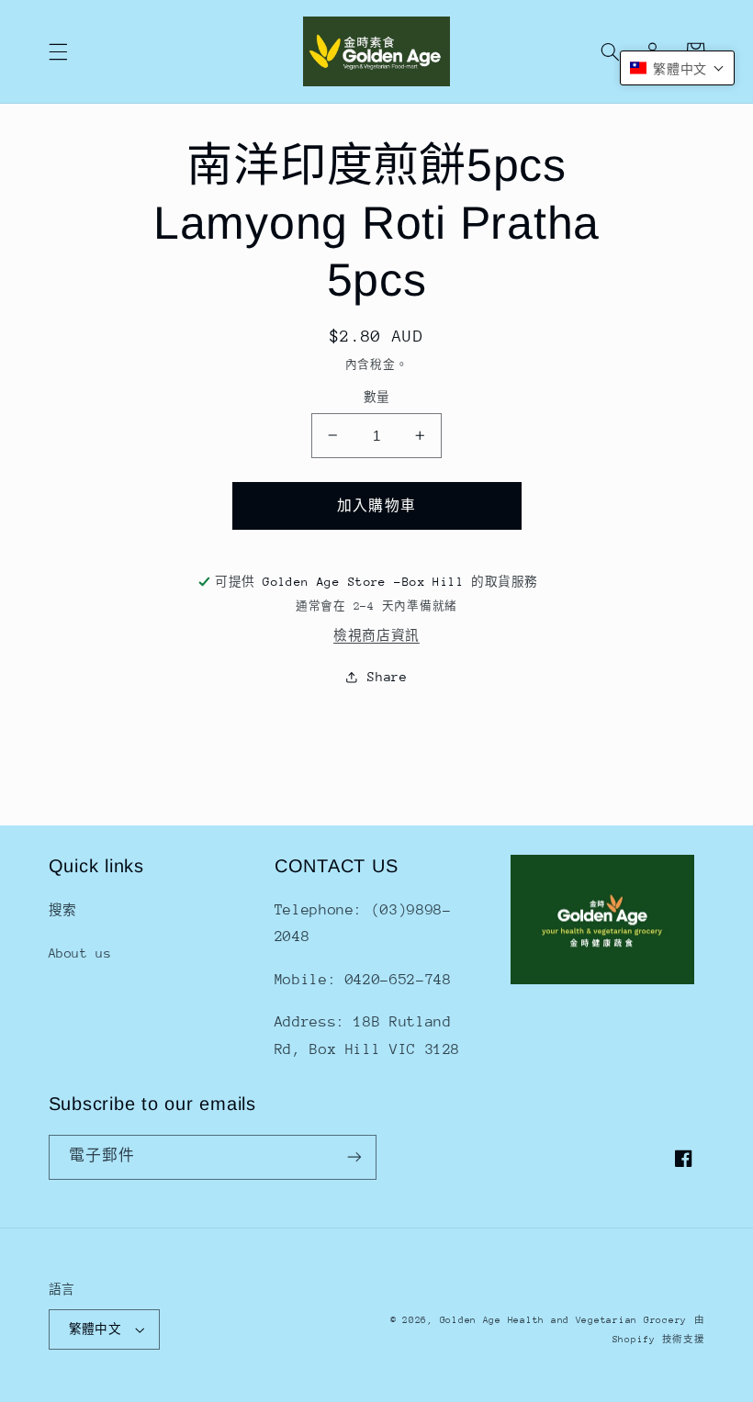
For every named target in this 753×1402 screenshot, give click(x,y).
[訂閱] (354, 1157)
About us (80, 953)
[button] (58, 51)
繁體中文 (95, 1329)
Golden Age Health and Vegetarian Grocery (563, 1320)
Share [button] (387, 676)
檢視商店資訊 (376, 635)
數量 (377, 397)
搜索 (63, 910)
